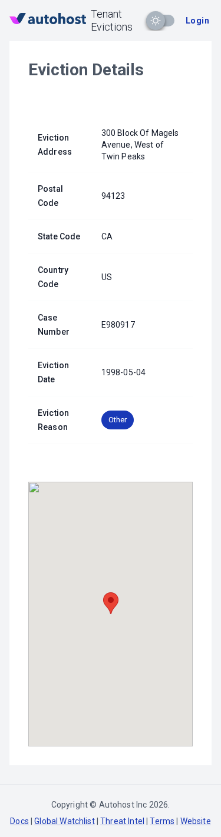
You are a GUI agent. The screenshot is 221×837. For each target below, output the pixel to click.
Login (197, 20)
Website (195, 821)
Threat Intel (122, 821)
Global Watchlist (64, 821)
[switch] (155, 20)
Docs (19, 821)
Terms (162, 821)
